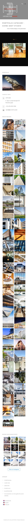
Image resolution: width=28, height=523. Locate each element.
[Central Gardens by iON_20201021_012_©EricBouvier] (19, 168)
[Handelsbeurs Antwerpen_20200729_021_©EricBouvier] (8, 168)
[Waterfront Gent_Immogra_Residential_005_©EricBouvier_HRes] (19, 399)
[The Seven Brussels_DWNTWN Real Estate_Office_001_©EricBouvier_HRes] (19, 388)
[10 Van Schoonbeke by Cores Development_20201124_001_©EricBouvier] (19, 124)
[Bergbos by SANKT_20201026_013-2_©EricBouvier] (8, 157)
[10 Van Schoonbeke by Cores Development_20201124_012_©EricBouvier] (8, 124)
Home (8, 28)
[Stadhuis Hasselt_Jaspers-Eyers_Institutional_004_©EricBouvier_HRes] (19, 267)
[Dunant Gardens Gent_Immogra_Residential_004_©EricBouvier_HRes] (19, 333)
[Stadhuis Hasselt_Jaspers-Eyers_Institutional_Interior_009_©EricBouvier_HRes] (8, 267)
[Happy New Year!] (22, 447)
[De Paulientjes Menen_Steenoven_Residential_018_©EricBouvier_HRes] (8, 223)
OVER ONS (7, 483)
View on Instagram (14, 469)
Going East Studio (22, 28)
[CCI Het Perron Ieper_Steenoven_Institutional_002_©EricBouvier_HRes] (8, 322)
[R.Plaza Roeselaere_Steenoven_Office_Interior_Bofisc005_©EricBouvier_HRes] (8, 366)
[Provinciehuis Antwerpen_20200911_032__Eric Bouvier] (19, 135)
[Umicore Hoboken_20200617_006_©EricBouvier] (19, 157)
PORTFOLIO (7, 488)
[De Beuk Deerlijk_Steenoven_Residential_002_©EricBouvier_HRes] (8, 399)
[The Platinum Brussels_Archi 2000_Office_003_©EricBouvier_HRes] (19, 377)
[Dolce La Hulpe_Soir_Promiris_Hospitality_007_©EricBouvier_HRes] (19, 322)
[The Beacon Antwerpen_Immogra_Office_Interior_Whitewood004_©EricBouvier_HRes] (19, 201)
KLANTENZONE (8, 491)
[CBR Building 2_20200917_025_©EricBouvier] (8, 146)
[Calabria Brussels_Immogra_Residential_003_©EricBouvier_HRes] (8, 355)
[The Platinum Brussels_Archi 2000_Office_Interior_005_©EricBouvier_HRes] (8, 377)
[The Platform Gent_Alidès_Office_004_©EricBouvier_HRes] (19, 355)
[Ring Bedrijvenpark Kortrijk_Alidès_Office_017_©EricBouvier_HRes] (19, 212)
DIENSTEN (6, 485)
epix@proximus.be (11, 110)
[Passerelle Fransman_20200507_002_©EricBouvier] (19, 179)
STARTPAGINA (7, 480)
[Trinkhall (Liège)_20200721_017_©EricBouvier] (8, 179)
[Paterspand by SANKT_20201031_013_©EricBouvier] (19, 146)
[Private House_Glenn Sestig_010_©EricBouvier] (8, 190)
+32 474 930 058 (11, 106)
